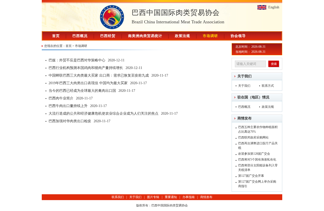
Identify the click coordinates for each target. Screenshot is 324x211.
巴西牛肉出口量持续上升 (68, 106)
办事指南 (189, 197)
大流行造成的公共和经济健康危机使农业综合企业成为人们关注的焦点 (103, 113)
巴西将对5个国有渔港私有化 (257, 159)
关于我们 (244, 76)
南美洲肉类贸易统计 (145, 36)
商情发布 (244, 118)
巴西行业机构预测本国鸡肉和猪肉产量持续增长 (86, 68)
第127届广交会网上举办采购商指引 (257, 184)
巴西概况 (80, 36)
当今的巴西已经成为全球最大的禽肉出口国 (82, 91)
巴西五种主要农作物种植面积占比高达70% (258, 129)
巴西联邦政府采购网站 (253, 137)
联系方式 (268, 85)
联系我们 (118, 197)
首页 (56, 36)
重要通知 (171, 197)
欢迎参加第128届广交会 (254, 153)
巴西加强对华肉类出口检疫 (70, 121)
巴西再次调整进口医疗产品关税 (258, 146)
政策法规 (182, 36)
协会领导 (238, 36)
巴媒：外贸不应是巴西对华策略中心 (77, 60)
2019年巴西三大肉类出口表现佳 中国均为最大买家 (88, 83)
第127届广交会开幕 (251, 176)
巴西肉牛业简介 (61, 98)
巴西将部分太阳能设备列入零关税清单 (258, 168)
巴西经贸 (107, 36)
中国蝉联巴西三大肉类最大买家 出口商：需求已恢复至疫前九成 (99, 75)
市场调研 (210, 36)
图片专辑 (153, 197)
